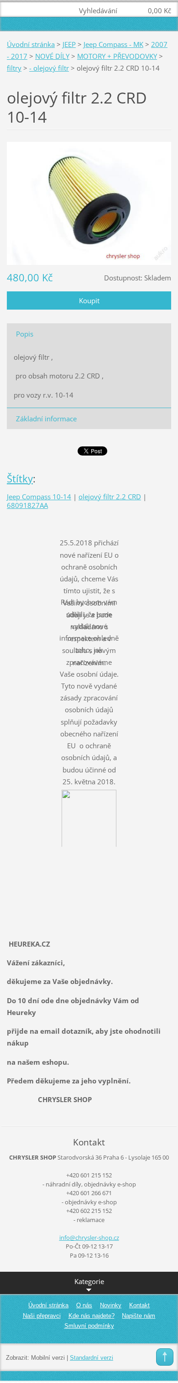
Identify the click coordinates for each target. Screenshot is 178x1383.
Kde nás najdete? (91, 1315)
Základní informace (46, 418)
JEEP (69, 44)
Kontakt (139, 1305)
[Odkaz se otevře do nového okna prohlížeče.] (89, 202)
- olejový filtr (49, 68)
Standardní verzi (91, 1357)
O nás (84, 1305)
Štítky (20, 478)
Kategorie (89, 1281)
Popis (24, 333)
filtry (14, 68)
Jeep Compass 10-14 (39, 496)
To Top (164, 1357)
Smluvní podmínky (89, 1325)
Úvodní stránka (31, 44)
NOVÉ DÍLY (52, 56)
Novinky (110, 1305)
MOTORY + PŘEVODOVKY (117, 56)
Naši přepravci (42, 1315)
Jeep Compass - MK (113, 44)
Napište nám (138, 1315)
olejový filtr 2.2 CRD (110, 496)
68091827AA (27, 505)
